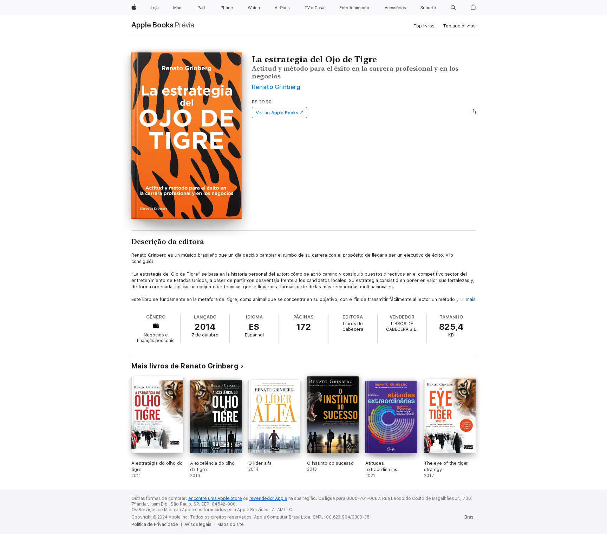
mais (471, 299)
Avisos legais (197, 524)
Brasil (470, 517)
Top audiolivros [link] (459, 25)
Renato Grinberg (276, 86)
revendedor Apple (268, 498)
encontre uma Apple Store (215, 498)
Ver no (277, 112)
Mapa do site (230, 524)
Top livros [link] (424, 25)
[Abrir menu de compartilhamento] (474, 112)
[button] (453, 7)
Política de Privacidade (154, 524)
